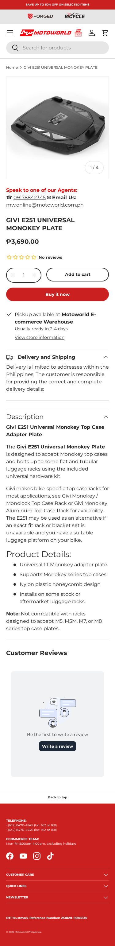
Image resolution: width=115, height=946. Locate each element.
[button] (105, 33)
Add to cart (77, 274)
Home (12, 67)
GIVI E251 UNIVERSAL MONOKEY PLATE (61, 67)
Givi (21, 447)
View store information (39, 337)
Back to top (57, 797)
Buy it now (57, 294)
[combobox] (57, 47)
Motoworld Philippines (28, 932)
